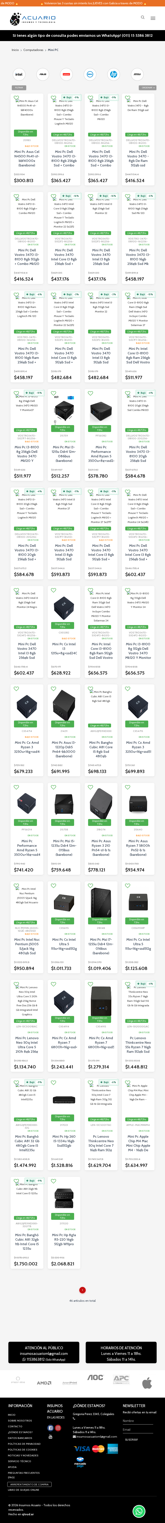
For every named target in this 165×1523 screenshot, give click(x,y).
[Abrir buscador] (143, 17)
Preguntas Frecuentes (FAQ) (24, 1475)
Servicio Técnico (19, 1461)
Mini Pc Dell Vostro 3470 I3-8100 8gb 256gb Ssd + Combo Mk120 (101, 161)
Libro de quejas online (23, 1489)
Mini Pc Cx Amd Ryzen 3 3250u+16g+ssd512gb (138, 747)
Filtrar (19, 87)
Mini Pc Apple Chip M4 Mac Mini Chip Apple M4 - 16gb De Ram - (138, 1145)
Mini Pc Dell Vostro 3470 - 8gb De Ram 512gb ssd (138, 158)
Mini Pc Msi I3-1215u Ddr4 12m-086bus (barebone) (64, 454)
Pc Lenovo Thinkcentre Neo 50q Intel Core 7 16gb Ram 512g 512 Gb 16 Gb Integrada (101, 1147)
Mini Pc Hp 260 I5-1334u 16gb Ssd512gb (64, 1141)
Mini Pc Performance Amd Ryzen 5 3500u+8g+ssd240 (101, 454)
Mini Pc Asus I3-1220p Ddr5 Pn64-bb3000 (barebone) (64, 749)
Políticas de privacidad (24, 1443)
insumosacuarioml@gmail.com (44, 1353)
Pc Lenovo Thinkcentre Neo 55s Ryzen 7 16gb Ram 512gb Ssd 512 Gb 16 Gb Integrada (138, 1049)
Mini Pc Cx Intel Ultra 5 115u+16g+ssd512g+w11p (138, 944)
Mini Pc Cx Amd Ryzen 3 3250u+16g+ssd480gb (27, 747)
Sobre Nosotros (20, 1420)
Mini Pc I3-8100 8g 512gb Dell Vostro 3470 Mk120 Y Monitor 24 (138, 653)
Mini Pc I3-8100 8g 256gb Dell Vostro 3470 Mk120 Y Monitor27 (27, 456)
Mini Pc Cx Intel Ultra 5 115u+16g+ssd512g (64, 944)
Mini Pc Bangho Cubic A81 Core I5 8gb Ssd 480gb (101, 749)
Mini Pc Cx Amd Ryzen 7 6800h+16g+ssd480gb (64, 1042)
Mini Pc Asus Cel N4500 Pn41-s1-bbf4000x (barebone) (26, 158)
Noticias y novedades (23, 1455)
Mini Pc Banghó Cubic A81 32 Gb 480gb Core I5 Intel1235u (27, 1143)
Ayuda (12, 1467)
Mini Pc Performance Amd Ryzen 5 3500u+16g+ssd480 (27, 848)
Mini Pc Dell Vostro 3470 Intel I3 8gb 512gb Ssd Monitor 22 (101, 358)
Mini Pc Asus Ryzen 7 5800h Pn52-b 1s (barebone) (138, 848)
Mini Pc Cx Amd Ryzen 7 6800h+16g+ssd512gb (101, 1042)
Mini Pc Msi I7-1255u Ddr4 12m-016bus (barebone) (101, 946)
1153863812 (45, 1359)
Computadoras (33, 50)
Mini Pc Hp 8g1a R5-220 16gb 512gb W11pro (64, 1239)
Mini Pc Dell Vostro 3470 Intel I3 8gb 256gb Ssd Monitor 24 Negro (27, 655)
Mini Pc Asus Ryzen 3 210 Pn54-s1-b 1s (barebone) (101, 848)
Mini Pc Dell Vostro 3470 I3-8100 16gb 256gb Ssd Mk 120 (138, 259)
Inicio (15, 50)
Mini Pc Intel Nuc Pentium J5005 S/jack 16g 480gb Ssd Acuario (27, 948)
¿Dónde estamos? (20, 1432)
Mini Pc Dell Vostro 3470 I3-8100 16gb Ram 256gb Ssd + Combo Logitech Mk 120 (27, 360)
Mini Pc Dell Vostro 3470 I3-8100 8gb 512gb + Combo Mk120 (27, 257)
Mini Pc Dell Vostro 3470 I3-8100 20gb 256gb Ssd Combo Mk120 (138, 456)
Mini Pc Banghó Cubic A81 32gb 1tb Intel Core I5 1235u (27, 1242)
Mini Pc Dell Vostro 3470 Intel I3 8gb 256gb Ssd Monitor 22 (101, 259)
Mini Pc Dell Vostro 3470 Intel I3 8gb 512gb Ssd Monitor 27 (64, 555)
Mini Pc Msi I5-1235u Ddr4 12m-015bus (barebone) (63, 848)
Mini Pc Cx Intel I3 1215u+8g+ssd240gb (64, 648)
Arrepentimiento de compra (29, 1484)
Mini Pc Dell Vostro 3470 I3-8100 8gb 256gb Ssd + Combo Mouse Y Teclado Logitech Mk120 (64, 165)
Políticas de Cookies (22, 1449)
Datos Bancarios (20, 1438)
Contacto (15, 1426)
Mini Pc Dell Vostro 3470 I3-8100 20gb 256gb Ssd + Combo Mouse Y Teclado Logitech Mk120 (27, 559)
